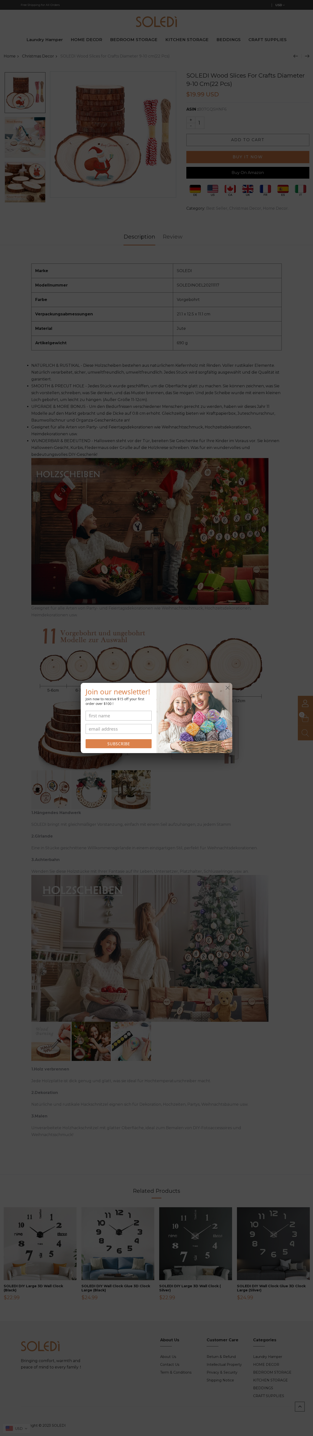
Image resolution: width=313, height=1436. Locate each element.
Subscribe (118, 744)
